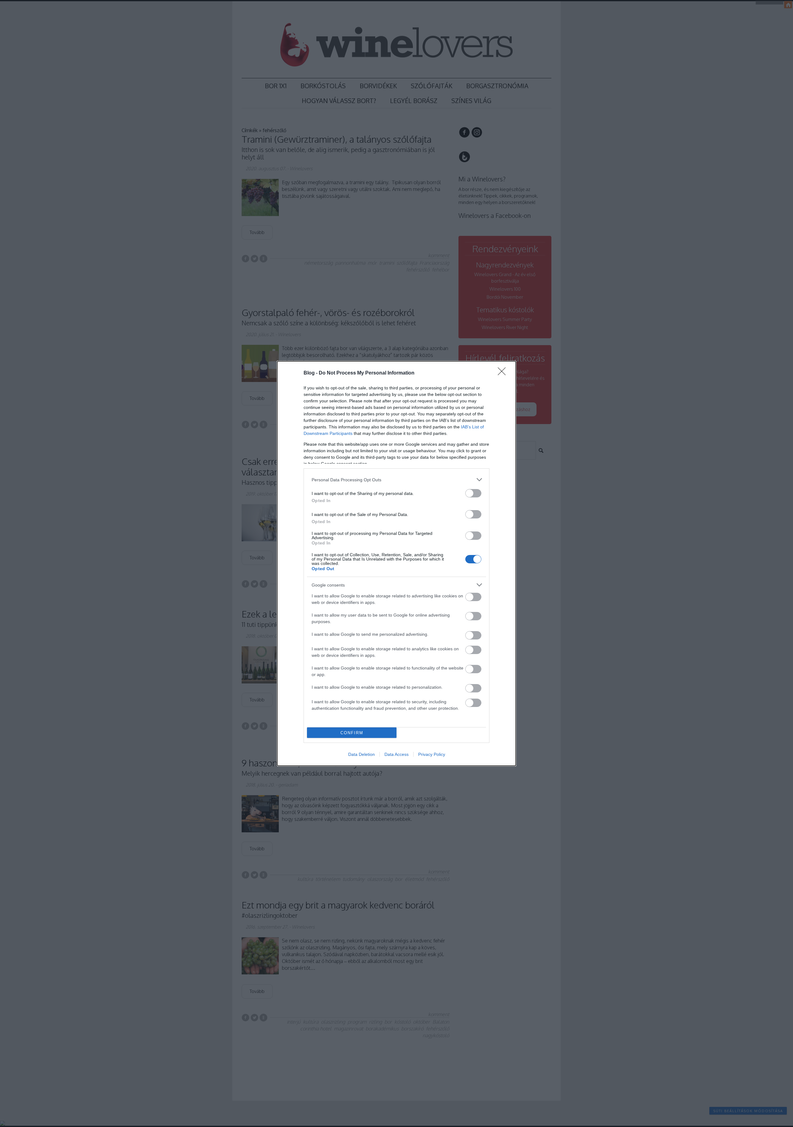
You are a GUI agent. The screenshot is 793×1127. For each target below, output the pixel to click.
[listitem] (396, 479)
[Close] (504, 373)
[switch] (473, 493)
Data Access (396, 754)
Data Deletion (361, 754)
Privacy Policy (431, 754)
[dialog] (396, 563)
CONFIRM (351, 732)
